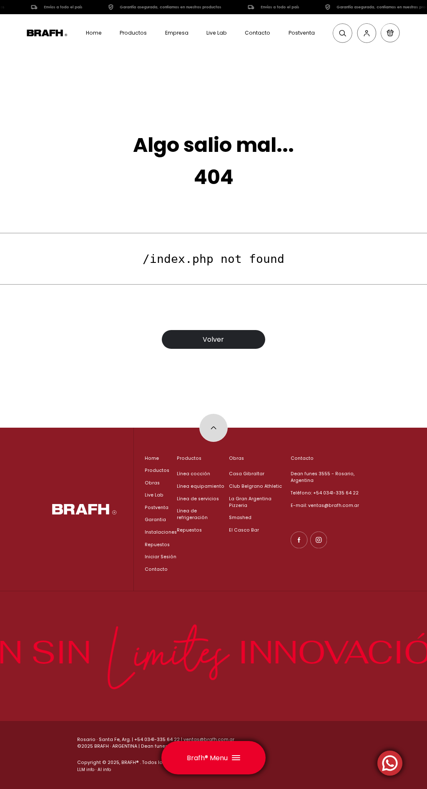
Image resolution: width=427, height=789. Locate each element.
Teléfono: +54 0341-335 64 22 (325, 493)
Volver (213, 339)
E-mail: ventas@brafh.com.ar (325, 505)
